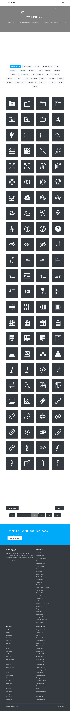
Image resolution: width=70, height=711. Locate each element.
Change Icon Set (40, 678)
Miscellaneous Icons (41, 585)
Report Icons (9, 686)
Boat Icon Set (39, 696)
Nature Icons (39, 590)
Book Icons (8, 643)
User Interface (32, 82)
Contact (8, 706)
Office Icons (39, 595)
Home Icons (9, 646)
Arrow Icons (9, 635)
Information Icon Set (41, 640)
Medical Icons (40, 582)
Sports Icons (39, 614)
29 (20, 515)
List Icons (8, 648)
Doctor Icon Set (40, 664)
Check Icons (9, 651)
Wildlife (43, 82)
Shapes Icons (39, 606)
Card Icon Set (39, 686)
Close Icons (9, 691)
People (18, 78)
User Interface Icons (41, 619)
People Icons (39, 598)
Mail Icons (8, 678)
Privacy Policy (14, 706)
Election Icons (40, 566)
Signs (60, 78)
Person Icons (9, 664)
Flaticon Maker (60, 706)
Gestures (52, 82)
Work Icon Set (40, 643)
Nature (61, 82)
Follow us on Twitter (11, 561)
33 (49, 515)
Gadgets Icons (40, 574)
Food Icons (39, 571)
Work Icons (8, 680)
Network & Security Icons (43, 593)
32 (42, 515)
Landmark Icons (40, 579)
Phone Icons (9, 632)
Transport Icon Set (41, 680)
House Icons (9, 683)
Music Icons (9, 699)
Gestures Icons (40, 577)
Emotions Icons (40, 569)
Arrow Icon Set (40, 656)
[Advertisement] (35, 47)
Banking (37, 66)
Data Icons (39, 561)
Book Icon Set (40, 688)
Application (27, 66)
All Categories (15, 66)
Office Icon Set (40, 646)
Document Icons (10, 659)
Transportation (19, 82)
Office (10, 78)
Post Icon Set (39, 632)
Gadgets (47, 70)
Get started (14, 538)
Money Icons (9, 638)
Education (13, 70)
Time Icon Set (40, 654)
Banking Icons (40, 555)
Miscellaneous (24, 74)
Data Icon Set (39, 694)
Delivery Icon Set (40, 662)
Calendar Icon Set (41, 691)
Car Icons (8, 672)
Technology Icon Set (41, 670)
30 (27, 515)
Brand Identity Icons (41, 558)
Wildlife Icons (39, 622)
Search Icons (9, 656)
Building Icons (9, 694)
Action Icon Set (40, 659)
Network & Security (53, 74)
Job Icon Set (39, 635)
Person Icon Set (40, 699)
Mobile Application (37, 74)
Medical (13, 74)
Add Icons (8, 688)
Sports (9, 82)
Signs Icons (39, 611)
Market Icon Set (40, 675)
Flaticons (11, 3)
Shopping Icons (40, 609)
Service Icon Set (40, 651)
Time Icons (8, 670)
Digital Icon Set (40, 648)
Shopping (52, 78)
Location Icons (9, 675)
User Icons (8, 640)
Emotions (31, 70)
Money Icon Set (40, 667)
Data (57, 66)
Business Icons (9, 696)
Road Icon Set (40, 683)
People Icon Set (40, 630)
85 (57, 515)
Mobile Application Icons (42, 587)
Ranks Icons (39, 601)
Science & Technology (30, 78)
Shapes (43, 78)
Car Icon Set (39, 672)
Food (39, 70)
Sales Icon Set (40, 638)
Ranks (35, 86)
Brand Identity (47, 66)
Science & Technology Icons (43, 603)
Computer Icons (10, 667)
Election (22, 70)
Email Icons (9, 662)
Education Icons (40, 563)
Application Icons (40, 553)
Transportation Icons (41, 617)
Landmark (57, 70)
